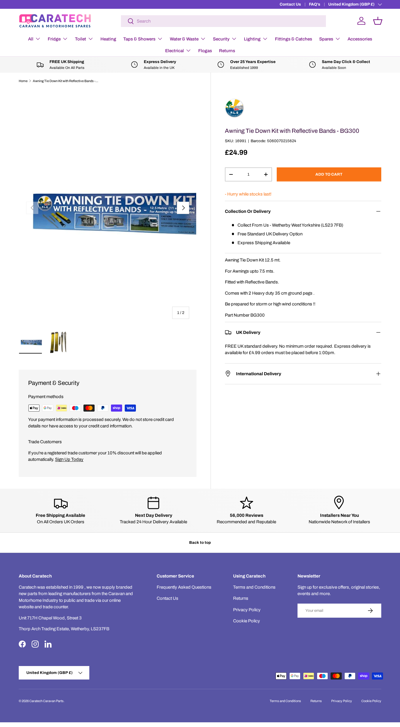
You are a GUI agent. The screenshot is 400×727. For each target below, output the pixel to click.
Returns (227, 50)
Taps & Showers (139, 39)
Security (221, 39)
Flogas (205, 50)
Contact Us (290, 4)
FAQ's (314, 4)
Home (23, 81)
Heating (108, 39)
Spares (326, 39)
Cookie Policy (246, 621)
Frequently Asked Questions (184, 587)
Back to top (200, 542)
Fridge (54, 39)
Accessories (360, 39)
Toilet (80, 39)
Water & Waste (184, 39)
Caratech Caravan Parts (46, 701)
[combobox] (223, 21)
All (30, 39)
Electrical (174, 50)
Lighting (252, 39)
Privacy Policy (247, 609)
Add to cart (328, 174)
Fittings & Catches (293, 39)
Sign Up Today (69, 459)
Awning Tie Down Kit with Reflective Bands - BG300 (66, 81)
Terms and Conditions (254, 587)
